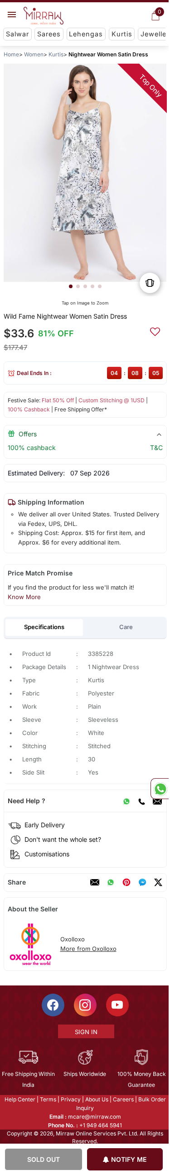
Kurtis (122, 34)
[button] (70, 286)
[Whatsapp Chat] (160, 788)
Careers (122, 1099)
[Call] (141, 801)
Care (125, 626)
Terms (47, 1099)
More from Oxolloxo (88, 948)
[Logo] (43, 16)
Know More (23, 596)
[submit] (155, 330)
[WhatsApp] (126, 801)
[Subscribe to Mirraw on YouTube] (116, 1005)
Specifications (44, 626)
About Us (95, 1099)
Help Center (19, 1099)
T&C (156, 447)
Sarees (49, 34)
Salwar (17, 34)
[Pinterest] (126, 882)
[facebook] (141, 882)
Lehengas (86, 34)
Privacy (70, 1099)
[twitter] (157, 882)
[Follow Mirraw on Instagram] (84, 1005)
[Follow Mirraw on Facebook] (52, 1005)
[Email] (156, 801)
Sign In (85, 1031)
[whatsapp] (110, 882)
